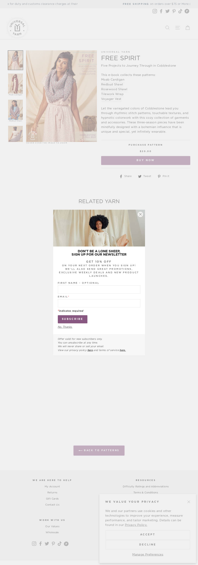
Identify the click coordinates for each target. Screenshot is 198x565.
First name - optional (79, 283)
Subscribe (72, 319)
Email (64, 297)
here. (123, 350)
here (90, 350)
